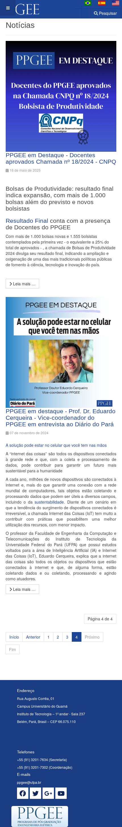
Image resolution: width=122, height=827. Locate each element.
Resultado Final (27, 220)
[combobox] (82, 11)
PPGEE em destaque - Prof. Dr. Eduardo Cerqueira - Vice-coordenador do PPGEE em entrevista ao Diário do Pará (60, 417)
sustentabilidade (49, 502)
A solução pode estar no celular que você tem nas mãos (56, 445)
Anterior (33, 637)
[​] (22, 793)
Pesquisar (107, 13)
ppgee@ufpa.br (29, 782)
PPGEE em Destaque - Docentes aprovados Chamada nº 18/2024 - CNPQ (61, 158)
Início (14, 637)
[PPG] (19, 8)
